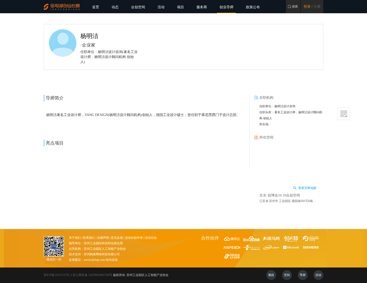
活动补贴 (151, 238)
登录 (307, 6)
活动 (161, 7)
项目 (180, 7)
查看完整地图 (307, 188)
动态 (115, 7)
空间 (287, 275)
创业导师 (226, 7)
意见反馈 (117, 238)
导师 (303, 275)
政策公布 (253, 7)
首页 (95, 7)
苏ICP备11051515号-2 (58, 275)
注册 (317, 6)
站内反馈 (112, 260)
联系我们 (89, 238)
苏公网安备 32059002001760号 (92, 275)
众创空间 (138, 7)
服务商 (201, 7)
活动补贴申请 (134, 238)
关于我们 (75, 238)
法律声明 (103, 238)
